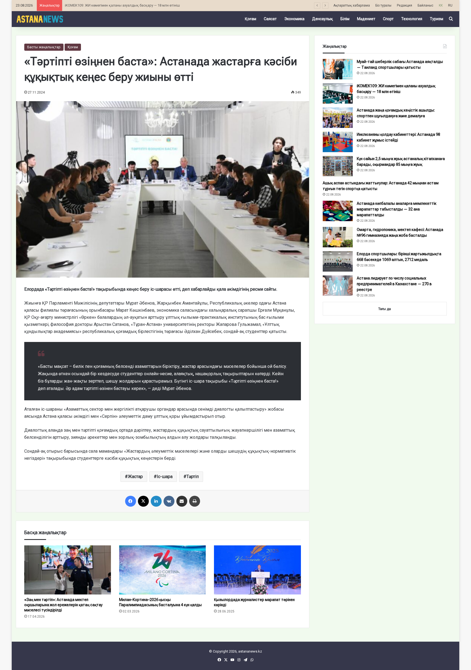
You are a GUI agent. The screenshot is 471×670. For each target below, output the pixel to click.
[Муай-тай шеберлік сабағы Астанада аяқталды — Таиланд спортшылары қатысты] (338, 69)
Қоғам (250, 19)
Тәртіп (192, 476)
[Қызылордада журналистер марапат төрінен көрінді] (257, 569)
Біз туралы (383, 5)
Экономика (294, 19)
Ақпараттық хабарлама (351, 5)
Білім (344, 19)
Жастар (135, 476)
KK (441, 5)
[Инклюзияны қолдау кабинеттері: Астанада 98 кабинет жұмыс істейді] (338, 142)
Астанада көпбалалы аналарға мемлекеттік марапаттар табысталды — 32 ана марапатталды (396, 209)
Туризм (436, 19)
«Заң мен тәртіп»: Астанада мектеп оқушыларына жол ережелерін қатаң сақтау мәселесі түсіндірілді (63, 604)
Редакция (404, 5)
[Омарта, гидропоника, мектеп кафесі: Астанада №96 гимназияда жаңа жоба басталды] (338, 237)
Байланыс (425, 5)
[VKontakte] (169, 501)
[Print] (194, 501)
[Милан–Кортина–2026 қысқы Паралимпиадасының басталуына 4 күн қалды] (162, 569)
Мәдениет (366, 19)
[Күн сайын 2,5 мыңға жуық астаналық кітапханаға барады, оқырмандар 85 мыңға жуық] (338, 166)
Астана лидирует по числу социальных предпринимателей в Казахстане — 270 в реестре (394, 284)
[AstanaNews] (40, 19)
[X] (143, 501)
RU (450, 5)
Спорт (388, 19)
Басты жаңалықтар (44, 47)
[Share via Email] (181, 501)
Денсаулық (322, 19)
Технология (411, 19)
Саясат (270, 19)
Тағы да (384, 309)
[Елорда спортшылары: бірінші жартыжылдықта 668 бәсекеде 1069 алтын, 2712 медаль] (338, 261)
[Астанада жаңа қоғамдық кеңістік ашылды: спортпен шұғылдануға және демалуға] (338, 117)
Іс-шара (165, 476)
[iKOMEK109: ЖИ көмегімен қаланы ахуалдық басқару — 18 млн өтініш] (338, 93)
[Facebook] (130, 501)
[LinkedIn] (156, 501)
